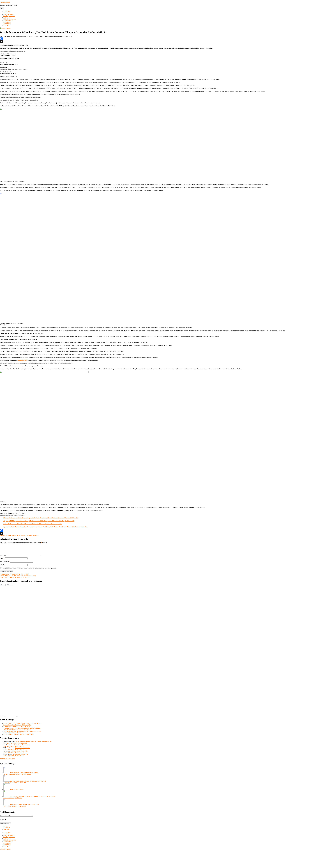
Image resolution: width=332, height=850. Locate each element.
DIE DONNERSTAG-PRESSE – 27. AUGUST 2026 (18, 734)
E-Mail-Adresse (5, 561)
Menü (2, 8)
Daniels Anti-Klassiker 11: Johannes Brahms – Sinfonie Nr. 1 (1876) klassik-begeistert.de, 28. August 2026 (22, 731)
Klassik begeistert (5, 2)
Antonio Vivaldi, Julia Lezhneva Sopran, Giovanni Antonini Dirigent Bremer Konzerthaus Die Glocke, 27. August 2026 (22, 724)
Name (2, 558)
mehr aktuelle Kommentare (7, 758)
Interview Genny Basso (16, 789)
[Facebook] (166, 38)
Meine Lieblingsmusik (9, 19)
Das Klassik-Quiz (8, 20)
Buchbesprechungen (9, 16)
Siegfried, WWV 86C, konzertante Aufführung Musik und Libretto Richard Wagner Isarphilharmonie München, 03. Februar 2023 (38, 521)
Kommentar (4, 555)
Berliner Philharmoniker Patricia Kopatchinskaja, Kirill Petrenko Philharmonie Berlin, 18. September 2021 (32, 524)
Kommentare (7, 22)
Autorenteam (7, 23)
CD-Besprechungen (8, 14)
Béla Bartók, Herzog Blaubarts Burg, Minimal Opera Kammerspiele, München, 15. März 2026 (21, 805)
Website (2, 564)
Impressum (6, 829)
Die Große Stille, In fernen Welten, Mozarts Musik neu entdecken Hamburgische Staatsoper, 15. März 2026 (24, 781)
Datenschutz (6, 827)
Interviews (6, 13)
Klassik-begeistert (5, 535)
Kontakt (5, 826)
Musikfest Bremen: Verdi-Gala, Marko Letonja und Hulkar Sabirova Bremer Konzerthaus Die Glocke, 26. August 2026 (22, 728)
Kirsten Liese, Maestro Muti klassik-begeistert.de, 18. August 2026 (16, 745)
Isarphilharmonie (22, 360)
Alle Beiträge (7, 11)
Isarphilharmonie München (31, 535)
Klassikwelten (7, 17)
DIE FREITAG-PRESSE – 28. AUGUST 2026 (16, 726)
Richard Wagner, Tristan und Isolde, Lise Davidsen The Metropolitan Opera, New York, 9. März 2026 (20, 773)
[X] (166, 41)
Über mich (6, 25)
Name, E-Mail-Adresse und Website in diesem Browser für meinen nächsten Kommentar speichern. (29, 568)
